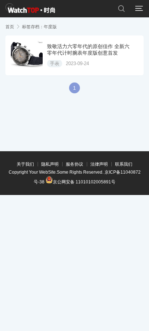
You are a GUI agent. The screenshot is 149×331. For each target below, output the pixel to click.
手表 (54, 63)
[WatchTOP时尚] (30, 9)
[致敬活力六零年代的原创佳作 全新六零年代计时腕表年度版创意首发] (27, 55)
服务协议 (74, 164)
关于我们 (25, 164)
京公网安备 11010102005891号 (84, 181)
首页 (9, 26)
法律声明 (99, 164)
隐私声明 (50, 164)
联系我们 (123, 164)
